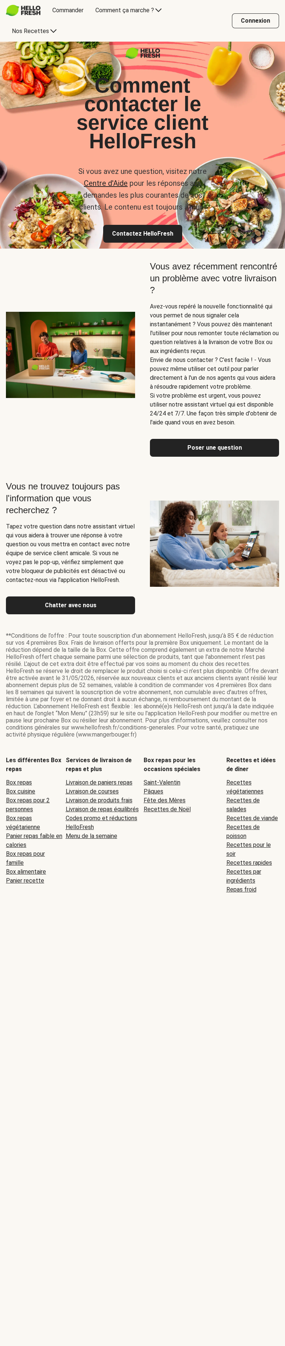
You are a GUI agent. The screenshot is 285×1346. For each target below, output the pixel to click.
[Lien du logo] (142, 57)
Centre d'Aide (106, 183)
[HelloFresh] (23, 10)
